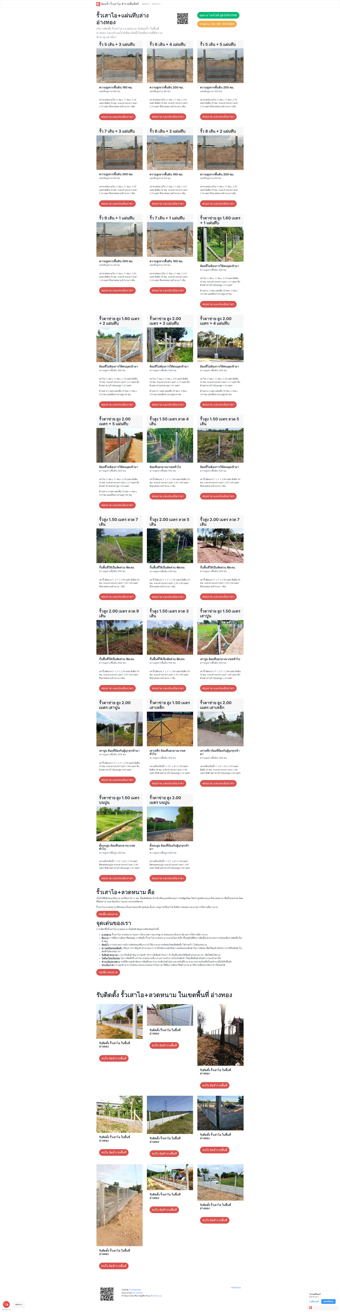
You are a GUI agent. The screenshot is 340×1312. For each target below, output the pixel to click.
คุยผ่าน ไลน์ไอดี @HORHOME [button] (218, 15)
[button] (182, 18)
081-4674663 (138, 1292)
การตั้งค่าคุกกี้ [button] (314, 1301)
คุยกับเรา (146, 4)
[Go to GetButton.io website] (6, 1309)
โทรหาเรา (156, 4)
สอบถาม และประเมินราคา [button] (117, 116)
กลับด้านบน (236, 1287)
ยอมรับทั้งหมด (328, 1301)
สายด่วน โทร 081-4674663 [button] (217, 24)
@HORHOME (135, 1289)
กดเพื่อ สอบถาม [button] (108, 914)
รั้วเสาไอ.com (156, 1295)
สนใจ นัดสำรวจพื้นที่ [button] (113, 1058)
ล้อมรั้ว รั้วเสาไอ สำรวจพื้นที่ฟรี (119, 4)
